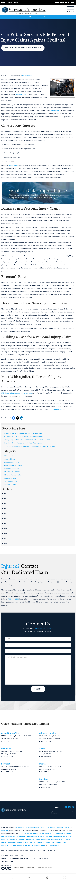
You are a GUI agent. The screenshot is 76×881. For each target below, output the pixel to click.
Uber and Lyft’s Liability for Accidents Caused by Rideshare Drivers (29, 446)
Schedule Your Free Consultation (23, 48)
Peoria (66, 827)
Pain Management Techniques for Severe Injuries (23, 433)
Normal (30, 845)
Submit (38, 689)
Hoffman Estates (8, 836)
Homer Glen (47, 836)
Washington (54, 845)
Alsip (42, 833)
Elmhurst (59, 827)
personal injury (21, 94)
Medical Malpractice (12, 472)
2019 (4, 529)
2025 (4, 499)
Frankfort (38, 836)
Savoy (63, 842)
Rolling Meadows (8, 839)
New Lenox (57, 836)
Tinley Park (49, 842)
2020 (5, 524)
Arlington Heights (33, 827)
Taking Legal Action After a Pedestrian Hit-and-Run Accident (27, 440)
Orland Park (21, 827)
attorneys (55, 111)
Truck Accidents (10, 481)
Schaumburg (20, 839)
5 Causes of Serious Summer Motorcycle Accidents (24, 437)
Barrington (28, 833)
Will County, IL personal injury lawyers (16, 393)
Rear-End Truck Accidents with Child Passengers (23, 443)
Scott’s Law (14, 165)
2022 (4, 514)
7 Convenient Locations (38, 17)
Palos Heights (21, 836)
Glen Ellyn (45, 827)
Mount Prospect (57, 839)
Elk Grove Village (33, 839)
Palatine (31, 842)
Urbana (58, 842)
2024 (5, 504)
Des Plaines (45, 839)
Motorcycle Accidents (12, 475)
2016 (4, 544)
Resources (40, 867)
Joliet (52, 827)
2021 (4, 519)
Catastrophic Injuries (12, 462)
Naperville (67, 836)
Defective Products (11, 469)
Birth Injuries (9, 456)
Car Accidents (9, 459)
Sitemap (48, 867)
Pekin (43, 845)
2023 (4, 509)
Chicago (36, 833)
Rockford (4, 830)
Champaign (40, 842)
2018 (4, 534)
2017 (4, 539)
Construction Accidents (13, 465)
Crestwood (49, 833)
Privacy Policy (19, 867)
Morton (37, 845)
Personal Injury (27, 75)
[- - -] (70, 8)
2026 (4, 494)
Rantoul (13, 845)
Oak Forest (59, 833)
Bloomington (22, 845)
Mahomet (5, 845)
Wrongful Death (10, 484)
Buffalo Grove (22, 842)
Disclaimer (30, 867)
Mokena (30, 836)
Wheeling (12, 842)
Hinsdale (67, 833)
